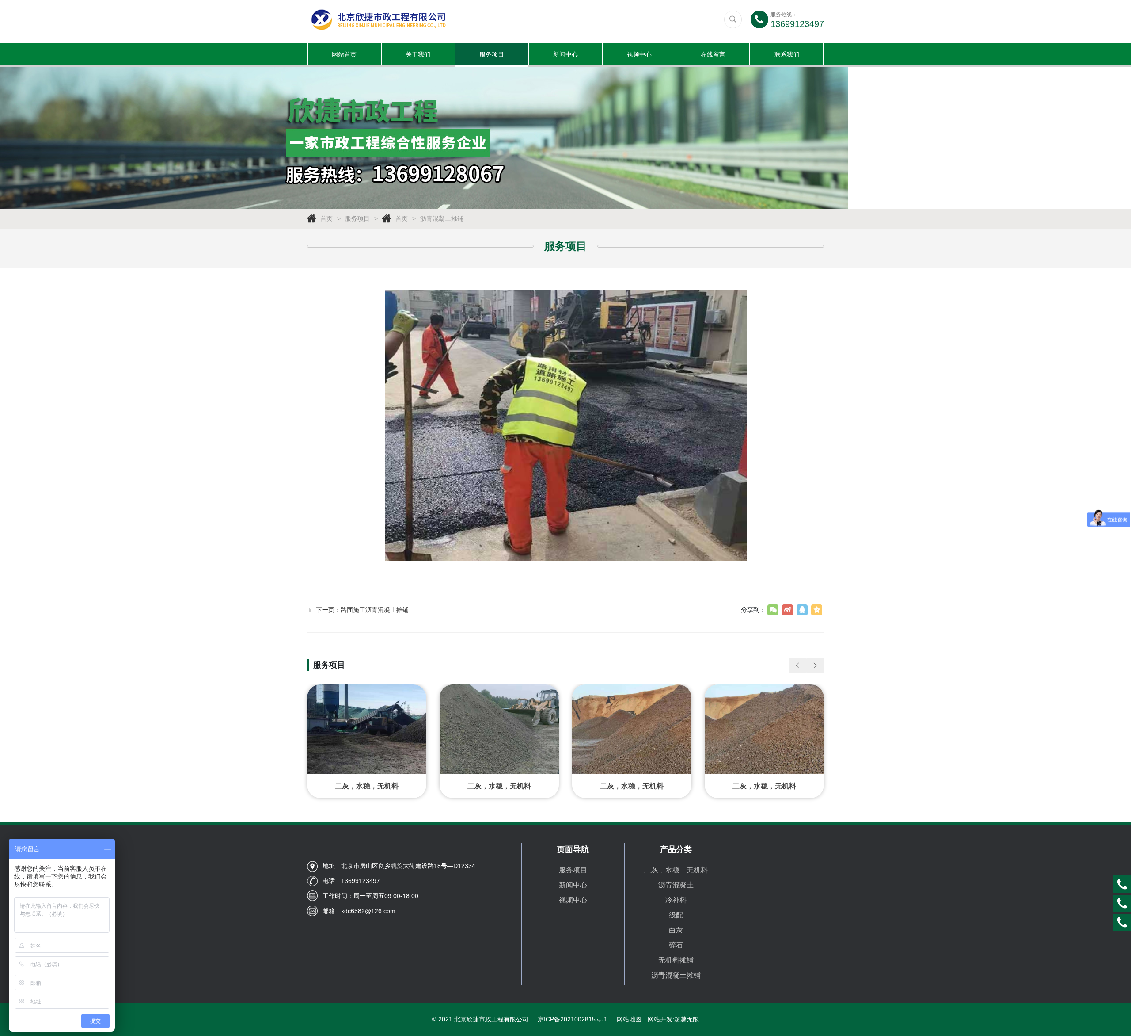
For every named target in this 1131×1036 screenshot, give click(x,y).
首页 (326, 218)
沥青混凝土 (676, 885)
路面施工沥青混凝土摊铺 (375, 609)
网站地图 (629, 1019)
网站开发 (660, 1019)
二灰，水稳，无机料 (676, 870)
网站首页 (344, 54)
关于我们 (418, 54)
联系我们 (786, 54)
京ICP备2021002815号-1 (572, 1019)
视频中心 (639, 54)
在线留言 (713, 54)
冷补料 (676, 900)
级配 (676, 915)
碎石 (676, 945)
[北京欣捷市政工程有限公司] (436, 19)
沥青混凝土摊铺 (441, 218)
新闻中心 (565, 54)
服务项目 (491, 54)
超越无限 (686, 1019)
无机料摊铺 (676, 960)
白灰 (676, 930)
